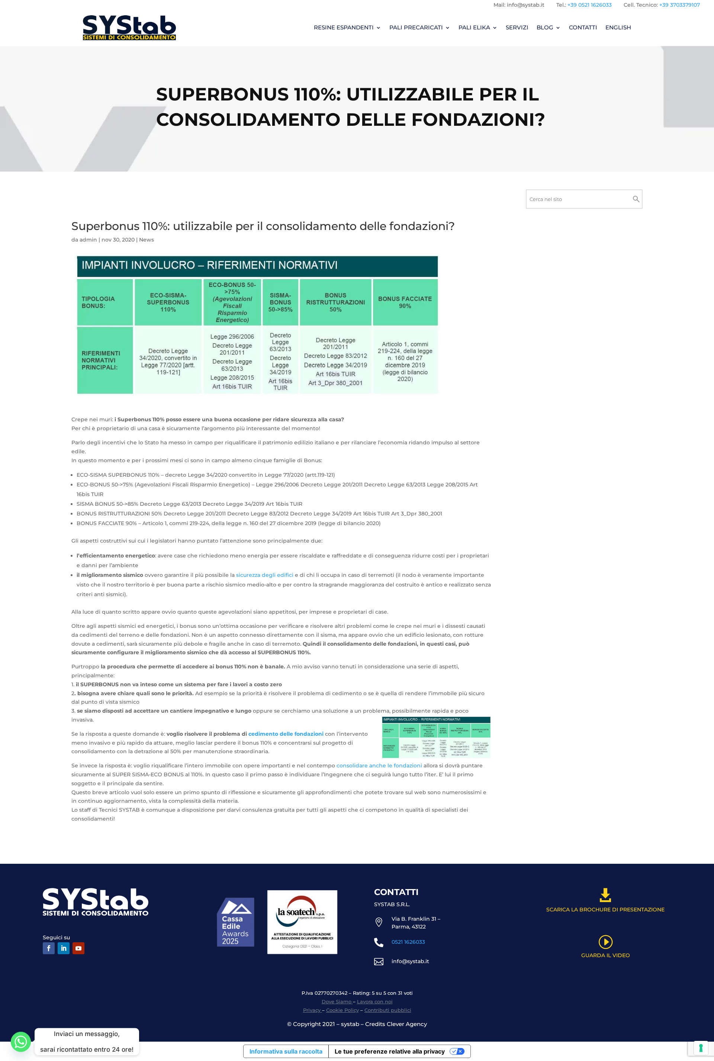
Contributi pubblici (387, 1010)
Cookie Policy (342, 1010)
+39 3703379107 (679, 4)
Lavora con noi (375, 1001)
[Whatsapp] (21, 1042)
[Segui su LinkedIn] (64, 948)
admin (88, 239)
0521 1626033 (408, 942)
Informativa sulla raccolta (286, 1051)
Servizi (517, 27)
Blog (545, 27)
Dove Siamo (337, 1001)
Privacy (312, 1010)
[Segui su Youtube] (78, 948)
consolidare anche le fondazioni (379, 765)
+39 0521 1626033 (589, 4)
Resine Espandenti (344, 27)
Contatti (583, 27)
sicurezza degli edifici (264, 575)
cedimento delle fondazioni (286, 734)
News (146, 239)
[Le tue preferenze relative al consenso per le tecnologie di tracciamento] (701, 1048)
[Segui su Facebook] (49, 948)
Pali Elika (474, 27)
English (618, 27)
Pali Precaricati (416, 27)
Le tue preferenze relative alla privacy (390, 1051)
